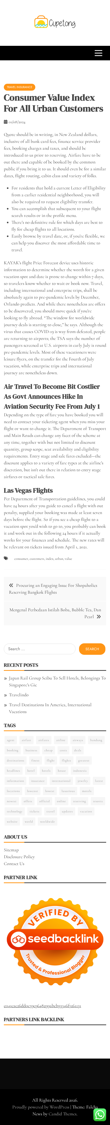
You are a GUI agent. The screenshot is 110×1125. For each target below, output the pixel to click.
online (61, 801)
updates (67, 811)
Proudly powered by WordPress (41, 1107)
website (12, 821)
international (61, 781)
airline (60, 740)
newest (12, 801)
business (31, 750)
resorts (98, 801)
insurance (38, 781)
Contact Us (14, 863)
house (62, 770)
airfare (26, 740)
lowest (49, 791)
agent (11, 740)
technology (15, 811)
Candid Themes (62, 1114)
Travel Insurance (19, 87)
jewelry (83, 781)
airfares (43, 740)
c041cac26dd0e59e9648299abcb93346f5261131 (42, 1005)
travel (51, 811)
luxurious (68, 791)
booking (12, 750)
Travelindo (19, 695)
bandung (96, 740)
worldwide (47, 821)
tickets (34, 811)
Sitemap (11, 850)
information (15, 781)
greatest (84, 760)
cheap (49, 750)
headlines (13, 770)
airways (78, 740)
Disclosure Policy (19, 856)
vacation (86, 811)
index (49, 559)
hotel (31, 770)
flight (51, 760)
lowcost (32, 791)
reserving (79, 801)
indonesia (80, 770)
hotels (46, 770)
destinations (15, 760)
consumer (21, 559)
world (29, 821)
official (44, 801)
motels (87, 791)
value (68, 559)
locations (13, 791)
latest (99, 781)
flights (66, 760)
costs (63, 750)
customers (37, 559)
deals (77, 750)
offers (28, 801)
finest (35, 760)
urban (59, 559)
